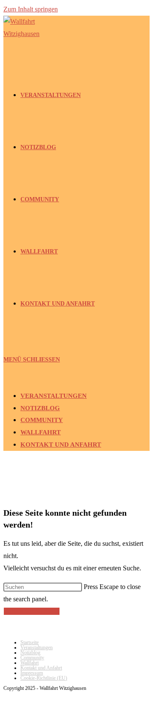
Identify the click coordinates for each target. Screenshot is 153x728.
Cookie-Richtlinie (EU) (43, 678)
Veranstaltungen (53, 395)
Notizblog (40, 408)
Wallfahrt (40, 432)
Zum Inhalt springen (30, 9)
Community (41, 420)
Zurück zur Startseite (32, 611)
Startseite (29, 642)
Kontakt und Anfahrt (60, 444)
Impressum (31, 673)
